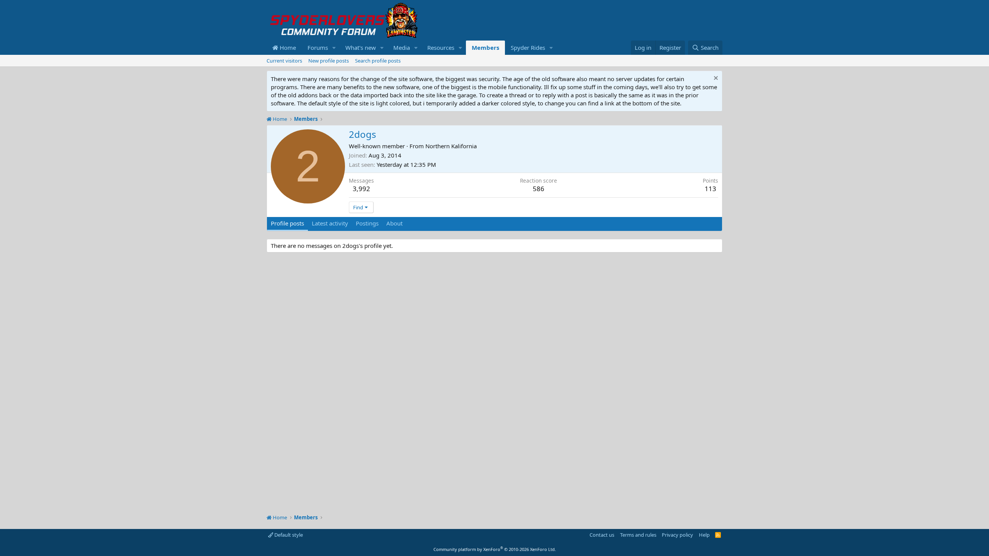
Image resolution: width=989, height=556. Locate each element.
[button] (334, 48)
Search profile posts (378, 60)
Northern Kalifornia (451, 146)
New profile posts (328, 60)
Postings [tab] (367, 223)
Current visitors (284, 60)
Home (287, 47)
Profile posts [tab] (287, 223)
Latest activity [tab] (330, 223)
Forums (318, 47)
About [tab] (394, 223)
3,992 (361, 188)
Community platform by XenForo (494, 549)
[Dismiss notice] (715, 79)
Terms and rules (638, 534)
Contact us (602, 534)
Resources (440, 47)
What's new (360, 47)
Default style (288, 534)
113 (710, 188)
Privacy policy (677, 534)
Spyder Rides (528, 47)
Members (485, 47)
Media (401, 47)
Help (704, 534)
